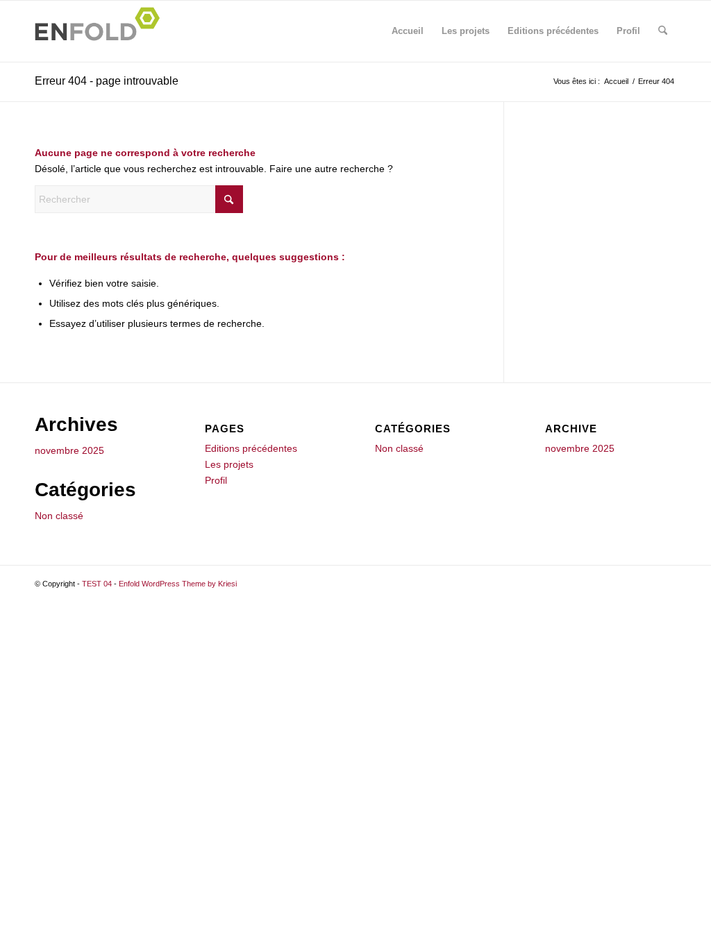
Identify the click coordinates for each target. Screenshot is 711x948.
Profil (628, 31)
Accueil (408, 31)
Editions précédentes (553, 31)
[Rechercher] (662, 31)
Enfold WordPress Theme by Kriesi (178, 583)
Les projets (466, 31)
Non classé (59, 515)
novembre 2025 (69, 450)
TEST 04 (97, 583)
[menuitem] (662, 31)
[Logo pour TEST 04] (101, 31)
